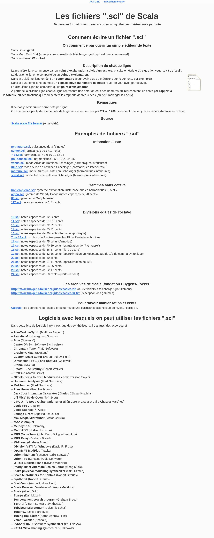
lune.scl (16, 167)
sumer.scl (18, 150)
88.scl (15, 198)
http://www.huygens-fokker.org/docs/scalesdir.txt (45, 293)
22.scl (15, 266)
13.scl (15, 225)
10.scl (15, 217)
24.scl (15, 274)
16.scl (15, 241)
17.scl (15, 245)
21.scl (15, 261)
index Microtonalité (114, 1)
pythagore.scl (20, 146)
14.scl (15, 229)
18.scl (15, 249)
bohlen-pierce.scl (23, 190)
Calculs (16, 307)
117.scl (16, 202)
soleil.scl (17, 175)
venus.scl (17, 163)
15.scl (15, 233)
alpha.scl (17, 194)
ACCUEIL (95, 1)
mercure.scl (19, 171)
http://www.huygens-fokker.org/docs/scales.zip (43, 289)
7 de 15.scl (18, 237)
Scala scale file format (26, 123)
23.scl (15, 270)
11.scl (15, 221)
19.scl (15, 253)
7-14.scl (16, 154)
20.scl (15, 257)
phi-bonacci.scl (21, 158)
